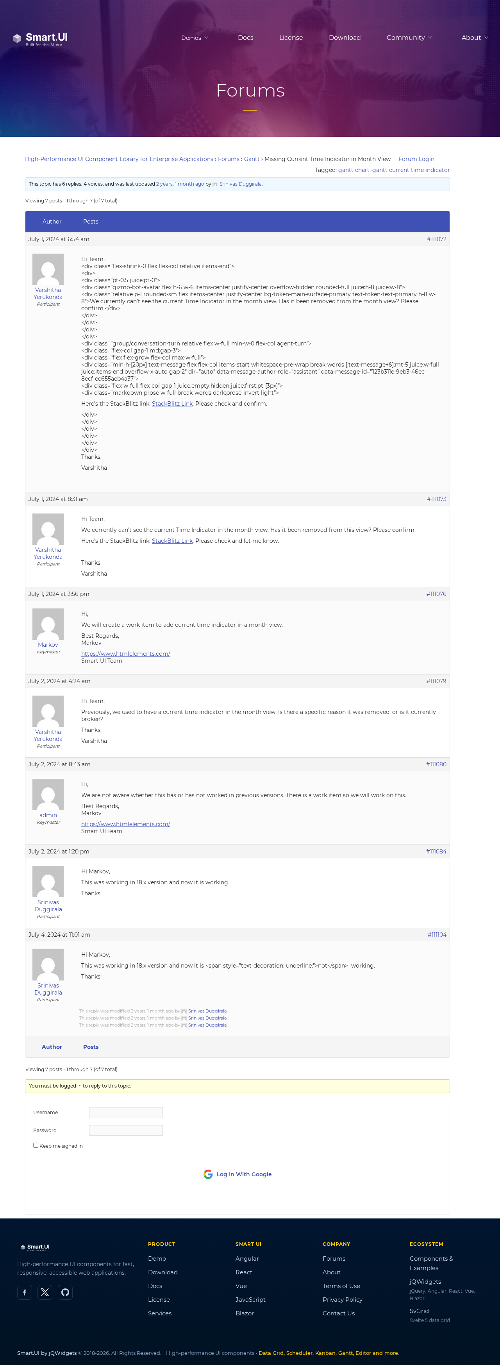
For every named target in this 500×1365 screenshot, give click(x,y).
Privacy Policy (342, 1299)
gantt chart (354, 170)
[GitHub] (65, 1292)
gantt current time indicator (411, 170)
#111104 (437, 934)
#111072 (436, 239)
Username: (46, 1112)
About (332, 1272)
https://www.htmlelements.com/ (125, 653)
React (244, 1272)
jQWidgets (425, 1281)
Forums (228, 159)
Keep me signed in (61, 1146)
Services (159, 1313)
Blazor (245, 1313)
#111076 (436, 594)
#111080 (436, 764)
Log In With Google (244, 1174)
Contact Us (339, 1313)
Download (345, 37)
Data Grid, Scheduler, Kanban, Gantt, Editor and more (328, 1353)
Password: (45, 1130)
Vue (241, 1286)
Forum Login (416, 159)
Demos (191, 37)
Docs (246, 37)
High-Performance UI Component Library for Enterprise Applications (119, 159)
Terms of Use (341, 1286)
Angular (247, 1258)
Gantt (252, 159)
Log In (398, 1201)
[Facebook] (24, 1292)
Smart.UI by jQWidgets (47, 1353)
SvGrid (419, 1311)
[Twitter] (45, 1292)
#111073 (436, 499)
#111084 (436, 851)
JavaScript (251, 1299)
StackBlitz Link (172, 403)
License (291, 37)
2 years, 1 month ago (180, 184)
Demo (157, 1258)
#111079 (436, 681)
